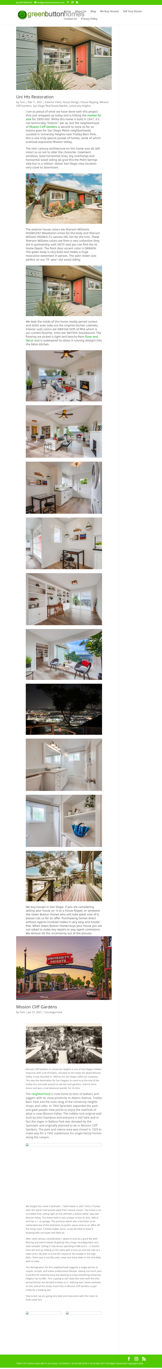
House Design (71, 102)
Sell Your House (132, 11)
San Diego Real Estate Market (50, 106)
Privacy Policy (89, 19)
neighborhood (40, 1094)
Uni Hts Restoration (35, 97)
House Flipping (89, 102)
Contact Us (70, 19)
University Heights (80, 106)
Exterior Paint (53, 102)
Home (67, 11)
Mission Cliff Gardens (43, 127)
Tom (22, 102)
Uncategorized (53, 1012)
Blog (93, 11)
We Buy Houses (109, 11)
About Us (80, 11)
